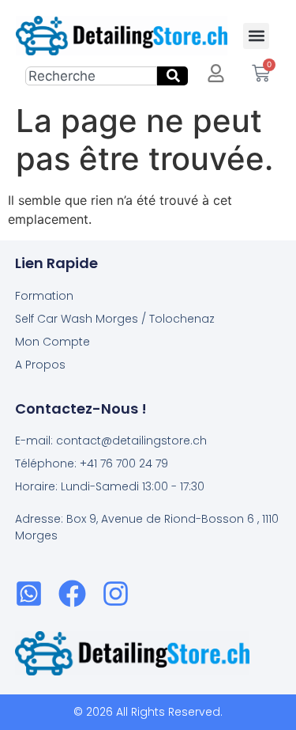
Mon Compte (52, 342)
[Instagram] (115, 593)
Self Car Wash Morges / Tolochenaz (115, 319)
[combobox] (91, 75)
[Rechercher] (172, 75)
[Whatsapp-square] (29, 593)
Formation (44, 296)
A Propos (40, 365)
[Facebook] (72, 593)
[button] (256, 36)
